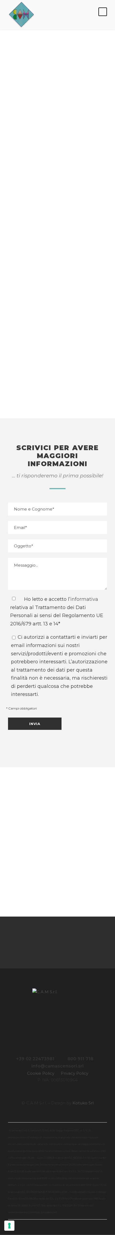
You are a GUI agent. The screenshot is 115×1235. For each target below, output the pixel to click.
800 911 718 (80, 1058)
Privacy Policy (74, 1073)
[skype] (65, 942)
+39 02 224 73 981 (58, 264)
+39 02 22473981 (35, 1058)
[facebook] (50, 942)
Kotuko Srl (83, 1102)
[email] (35, 942)
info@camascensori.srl (57, 329)
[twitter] (80, 942)
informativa (84, 599)
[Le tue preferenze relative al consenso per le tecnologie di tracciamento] (9, 1226)
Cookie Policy (40, 1073)
